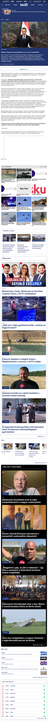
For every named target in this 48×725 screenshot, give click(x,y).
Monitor (3, 323)
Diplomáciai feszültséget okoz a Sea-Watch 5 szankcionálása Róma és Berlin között (23, 248)
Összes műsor (41, 718)
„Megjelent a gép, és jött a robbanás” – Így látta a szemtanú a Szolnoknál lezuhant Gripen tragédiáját (23, 570)
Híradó (3, 652)
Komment (4, 288)
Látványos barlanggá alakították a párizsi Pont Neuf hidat (38, 246)
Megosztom (23, 69)
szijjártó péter (4, 49)
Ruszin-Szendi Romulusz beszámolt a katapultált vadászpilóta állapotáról (20, 534)
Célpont (3, 657)
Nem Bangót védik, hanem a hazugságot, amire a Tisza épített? (19, 453)
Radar (11, 704)
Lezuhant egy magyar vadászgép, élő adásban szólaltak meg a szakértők (34, 454)
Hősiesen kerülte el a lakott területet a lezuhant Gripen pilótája (20, 394)
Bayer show (4, 667)
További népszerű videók (39, 462)
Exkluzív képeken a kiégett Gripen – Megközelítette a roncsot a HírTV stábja (21, 360)
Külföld (7, 19)
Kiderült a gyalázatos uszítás (6, 452)
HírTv (2, 19)
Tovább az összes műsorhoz (39, 677)
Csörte (3, 662)
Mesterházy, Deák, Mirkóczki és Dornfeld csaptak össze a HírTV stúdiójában (29, 11)
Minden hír (40, 436)
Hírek (3, 357)
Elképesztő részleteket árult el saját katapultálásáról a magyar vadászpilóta (21, 501)
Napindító (12, 697)
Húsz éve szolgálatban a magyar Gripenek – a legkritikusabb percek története (23, 639)
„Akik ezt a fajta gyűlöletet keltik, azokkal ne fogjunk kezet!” (24, 326)
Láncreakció (5, 672)
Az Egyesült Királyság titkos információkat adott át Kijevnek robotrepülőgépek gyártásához (9, 248)
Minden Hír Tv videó (38, 645)
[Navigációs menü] (2, 5)
